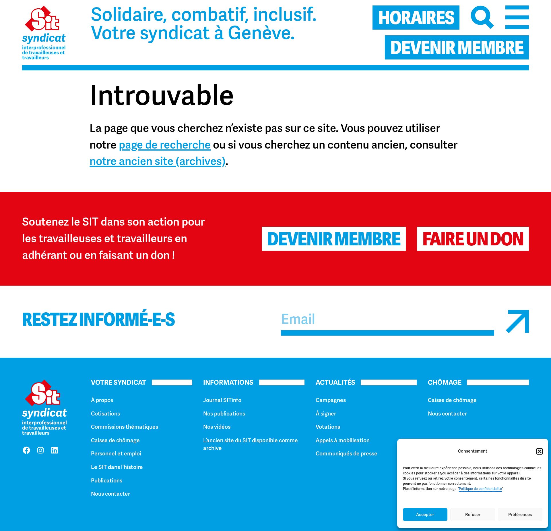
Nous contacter (110, 493)
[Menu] (517, 17)
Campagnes (331, 400)
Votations (328, 426)
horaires (416, 18)
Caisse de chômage (115, 440)
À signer (326, 413)
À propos (102, 400)
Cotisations (105, 413)
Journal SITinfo (222, 400)
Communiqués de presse (346, 453)
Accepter (425, 514)
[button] (539, 451)
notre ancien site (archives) (158, 161)
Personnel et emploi (116, 453)
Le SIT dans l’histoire (117, 467)
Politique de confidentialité (480, 488)
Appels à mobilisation (343, 440)
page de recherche (165, 145)
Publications (106, 480)
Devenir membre (333, 239)
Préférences (520, 514)
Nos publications (224, 413)
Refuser (472, 514)
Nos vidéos (216, 426)
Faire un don (472, 239)
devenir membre (456, 47)
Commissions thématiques (124, 426)
